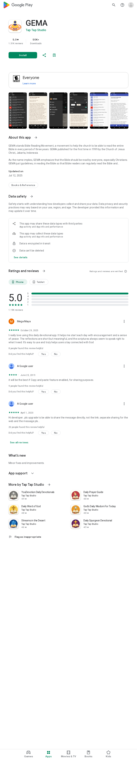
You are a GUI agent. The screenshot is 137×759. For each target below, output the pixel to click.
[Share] (44, 55)
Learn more (29, 83)
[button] (18, 110)
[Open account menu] (131, 5)
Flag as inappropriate (25, 536)
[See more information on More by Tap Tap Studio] (49, 484)
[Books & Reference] (23, 185)
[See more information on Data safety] (31, 196)
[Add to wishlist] (54, 55)
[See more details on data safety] (20, 257)
